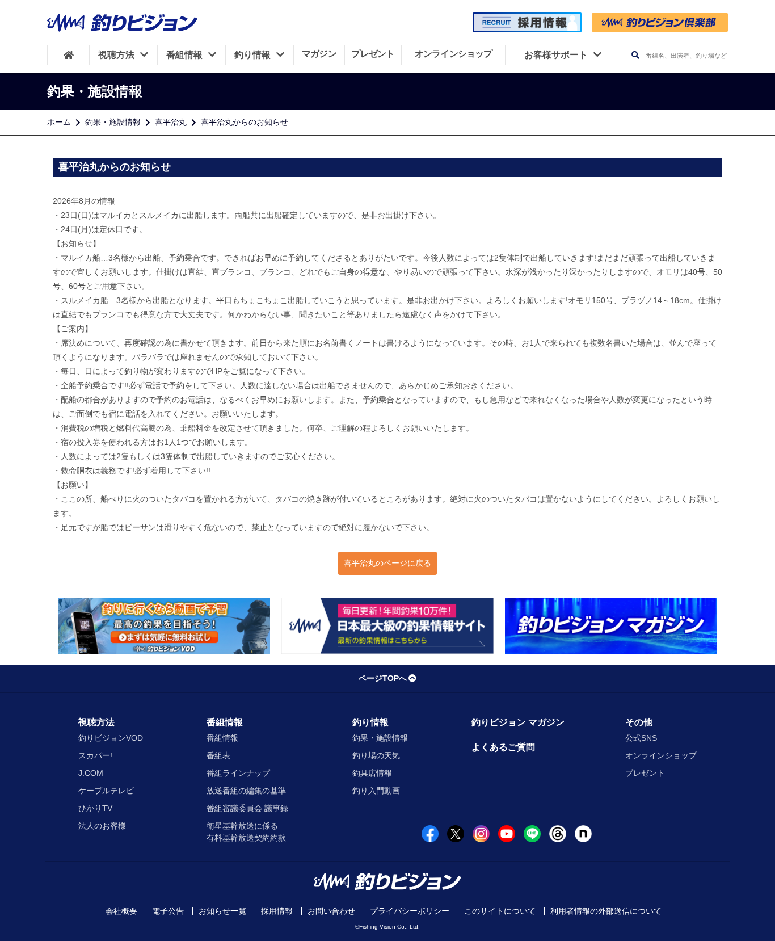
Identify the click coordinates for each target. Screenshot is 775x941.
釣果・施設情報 (113, 122)
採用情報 (277, 910)
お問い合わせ (331, 910)
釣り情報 (370, 722)
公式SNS (641, 737)
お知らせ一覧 (222, 910)
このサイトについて (500, 910)
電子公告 (168, 910)
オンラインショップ (661, 755)
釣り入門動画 (376, 790)
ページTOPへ (383, 678)
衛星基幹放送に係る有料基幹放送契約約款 (246, 831)
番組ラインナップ (238, 773)
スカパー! (95, 755)
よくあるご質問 (503, 747)
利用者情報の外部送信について (606, 910)
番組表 (218, 755)
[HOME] (68, 55)
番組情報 (225, 722)
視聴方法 (96, 722)
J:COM (90, 773)
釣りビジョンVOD (110, 737)
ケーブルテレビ (106, 790)
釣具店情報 (372, 773)
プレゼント (645, 773)
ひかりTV (95, 808)
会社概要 (121, 910)
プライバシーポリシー (409, 910)
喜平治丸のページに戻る (387, 563)
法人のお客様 (102, 825)
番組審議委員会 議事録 (247, 808)
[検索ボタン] (635, 55)
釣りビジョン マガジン (518, 722)
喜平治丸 (171, 122)
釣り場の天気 (376, 755)
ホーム (59, 122)
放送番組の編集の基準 (246, 790)
